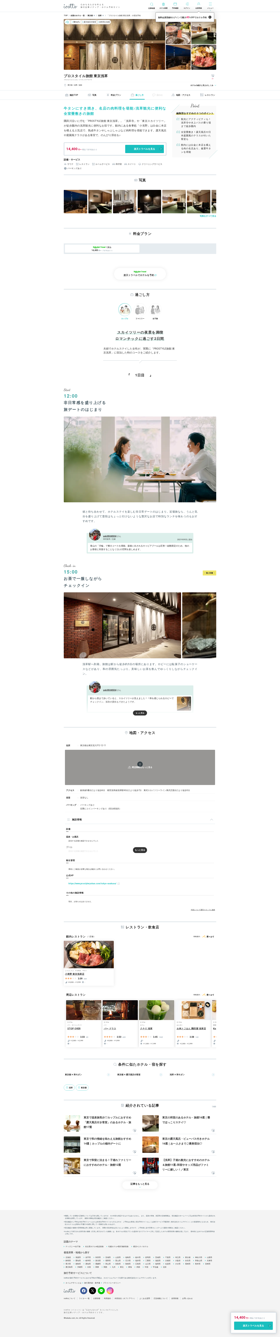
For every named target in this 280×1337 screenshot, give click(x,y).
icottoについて (69, 1298)
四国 (138, 1267)
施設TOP (74, 95)
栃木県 (138, 1257)
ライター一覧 (84, 1298)
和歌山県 (198, 1261)
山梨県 (209, 1257)
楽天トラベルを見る (144, 148)
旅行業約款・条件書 (92, 1283)
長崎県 (187, 1264)
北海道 (68, 1257)
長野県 (108, 1261)
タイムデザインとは (73, 1283)
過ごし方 (139, 95)
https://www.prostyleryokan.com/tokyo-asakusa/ (92, 883)
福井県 (138, 1261)
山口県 (148, 1264)
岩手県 (88, 1257)
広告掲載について (161, 1298)
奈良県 (187, 1261)
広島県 (138, 1264)
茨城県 (158, 1257)
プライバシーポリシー (112, 1283)
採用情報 (174, 1298)
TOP (66, 16)
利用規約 (107, 1298)
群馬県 (148, 1257)
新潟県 (98, 1261)
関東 (97, 1267)
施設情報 (77, 819)
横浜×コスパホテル (140, 1247)
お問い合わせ (187, 1298)
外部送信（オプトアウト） (125, 1298)
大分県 (177, 1264)
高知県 (88, 1264)
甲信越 (155, 1267)
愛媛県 (98, 1264)
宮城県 (108, 1257)
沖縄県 (80, 1267)
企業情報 (96, 1298)
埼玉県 (177, 1257)
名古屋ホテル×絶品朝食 (94, 1247)
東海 (130, 1267)
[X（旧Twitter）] (92, 1290)
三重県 (148, 1261)
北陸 (164, 1267)
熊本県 (197, 1264)
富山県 (118, 1261)
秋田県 (98, 1257)
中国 (146, 1267)
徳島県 (78, 1264)
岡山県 (108, 1264)
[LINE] (101, 1290)
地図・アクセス (183, 95)
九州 (113, 1267)
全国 (89, 1267)
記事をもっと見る (140, 1183)
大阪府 (177, 1261)
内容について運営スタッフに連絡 (203, 910)
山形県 (118, 1257)
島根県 (128, 1264)
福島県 (128, 1257)
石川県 (128, 1261)
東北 (122, 1267)
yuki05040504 (109, 536)
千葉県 (167, 1257)
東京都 (187, 1257)
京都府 (167, 1261)
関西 (105, 1267)
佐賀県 (167, 1264)
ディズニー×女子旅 (73, 1247)
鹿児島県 (69, 1267)
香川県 (68, 1264)
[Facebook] (83, 1290)
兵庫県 (209, 1261)
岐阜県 (88, 1261)
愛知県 (78, 1261)
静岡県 (68, 1261)
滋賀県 (158, 1261)
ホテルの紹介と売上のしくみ (201, 85)
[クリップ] (134, 1131)
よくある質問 (144, 1298)
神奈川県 (198, 1257)
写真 (94, 95)
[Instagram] (110, 1290)
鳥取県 (118, 1264)
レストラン (210, 95)
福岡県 (158, 1264)
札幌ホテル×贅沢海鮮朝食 (118, 1247)
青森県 (78, 1257)
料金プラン (116, 95)
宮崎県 (207, 1264)
